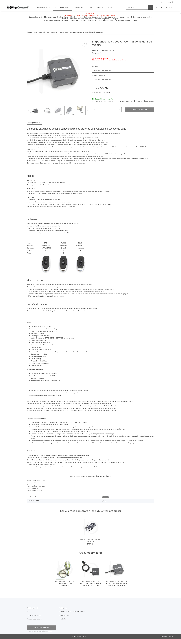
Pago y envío (63, 608)
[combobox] (123, 70)
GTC (28, 611)
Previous (28, 111)
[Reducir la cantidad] (94, 109)
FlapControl (105, 497)
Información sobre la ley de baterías (72, 611)
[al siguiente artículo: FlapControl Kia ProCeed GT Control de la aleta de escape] (152, 32)
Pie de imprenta (32, 608)
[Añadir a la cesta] (28, 39)
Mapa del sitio (64, 615)
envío (50, 631)
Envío (108, 92)
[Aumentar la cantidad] (119, 109)
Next (87, 111)
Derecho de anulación (34, 619)
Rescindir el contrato (41, 628)
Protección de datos (34, 615)
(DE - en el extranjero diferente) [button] (124, 101)
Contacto (170, 2)
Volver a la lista (32, 32)
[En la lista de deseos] (84, 44)
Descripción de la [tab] (34, 123)
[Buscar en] (150, 7)
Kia (101, 53)
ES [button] (161, 2)
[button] (157, 7)
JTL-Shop (170, 636)
